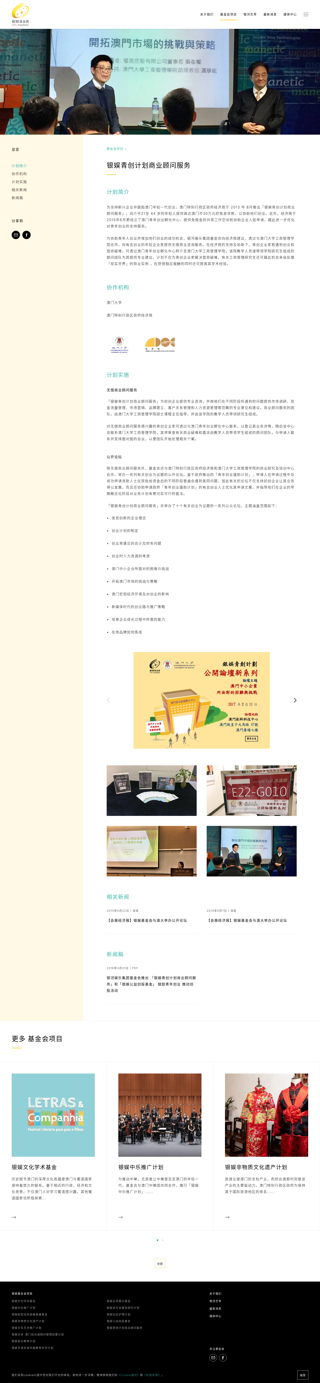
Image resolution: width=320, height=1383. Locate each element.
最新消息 (270, 14)
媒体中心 (290, 14)
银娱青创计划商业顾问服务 (125, 1327)
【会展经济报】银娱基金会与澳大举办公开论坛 (147, 920)
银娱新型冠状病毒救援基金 (30, 1314)
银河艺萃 (250, 14)
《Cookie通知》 (129, 1375)
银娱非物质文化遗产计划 (28, 1321)
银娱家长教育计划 (24, 1341)
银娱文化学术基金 (24, 1301)
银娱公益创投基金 (119, 1321)
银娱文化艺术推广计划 (27, 1327)
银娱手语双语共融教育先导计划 (33, 1347)
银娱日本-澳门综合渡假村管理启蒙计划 (38, 1334)
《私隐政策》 (152, 1375)
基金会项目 (228, 14)
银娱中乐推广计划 (24, 1307)
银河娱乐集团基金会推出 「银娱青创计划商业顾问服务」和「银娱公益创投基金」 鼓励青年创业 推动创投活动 (151, 984)
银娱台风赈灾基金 (119, 1301)
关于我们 (207, 14)
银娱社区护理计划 (119, 1314)
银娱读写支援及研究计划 (123, 1307)
